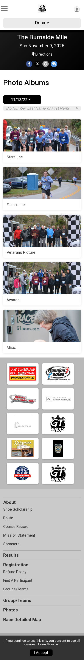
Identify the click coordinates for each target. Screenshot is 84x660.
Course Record (15, 526)
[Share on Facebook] (29, 64)
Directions (44, 54)
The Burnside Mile (42, 37)
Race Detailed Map (22, 619)
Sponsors (11, 544)
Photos (10, 610)
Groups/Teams (16, 589)
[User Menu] (77, 9)
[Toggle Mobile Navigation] (4, 8)
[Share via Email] (45, 64)
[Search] (77, 108)
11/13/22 (19, 99)
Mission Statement (19, 535)
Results (11, 555)
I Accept (41, 653)
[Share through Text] (54, 64)
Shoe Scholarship (18, 509)
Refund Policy (14, 572)
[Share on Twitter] (37, 64)
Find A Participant (17, 580)
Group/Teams (17, 600)
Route (8, 518)
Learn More (46, 644)
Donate (42, 22)
